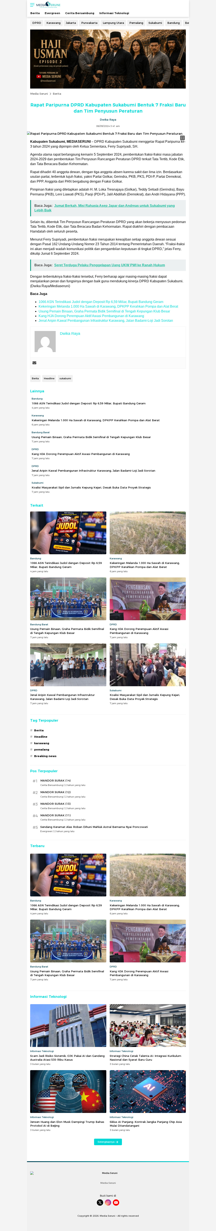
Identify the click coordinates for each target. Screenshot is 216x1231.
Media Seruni (39, 93)
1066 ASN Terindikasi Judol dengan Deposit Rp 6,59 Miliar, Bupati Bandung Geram (101, 302)
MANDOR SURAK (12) (55, 792)
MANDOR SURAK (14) (55, 780)
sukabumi (65, 378)
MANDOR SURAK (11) (55, 815)
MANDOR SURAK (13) (55, 803)
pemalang (41, 749)
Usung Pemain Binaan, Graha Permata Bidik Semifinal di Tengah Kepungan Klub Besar (104, 311)
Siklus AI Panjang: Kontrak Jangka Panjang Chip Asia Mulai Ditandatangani (146, 1123)
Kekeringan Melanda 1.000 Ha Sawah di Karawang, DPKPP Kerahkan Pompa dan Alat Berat (108, 306)
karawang (41, 743)
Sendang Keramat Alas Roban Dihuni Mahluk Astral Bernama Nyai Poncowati (94, 827)
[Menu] (31, 4)
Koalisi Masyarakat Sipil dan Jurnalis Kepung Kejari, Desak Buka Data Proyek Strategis (91, 487)
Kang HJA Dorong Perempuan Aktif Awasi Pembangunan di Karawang (91, 316)
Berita (57, 93)
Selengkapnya (106, 1141)
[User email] (34, 363)
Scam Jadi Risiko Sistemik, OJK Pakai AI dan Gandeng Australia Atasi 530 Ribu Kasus (67, 1057)
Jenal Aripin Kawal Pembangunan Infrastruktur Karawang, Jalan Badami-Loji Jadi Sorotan (106, 320)
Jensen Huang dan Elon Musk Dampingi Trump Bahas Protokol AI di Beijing (67, 1123)
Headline (49, 378)
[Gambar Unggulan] (104, 134)
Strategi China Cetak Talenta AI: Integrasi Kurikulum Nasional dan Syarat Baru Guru (145, 1057)
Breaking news (45, 756)
